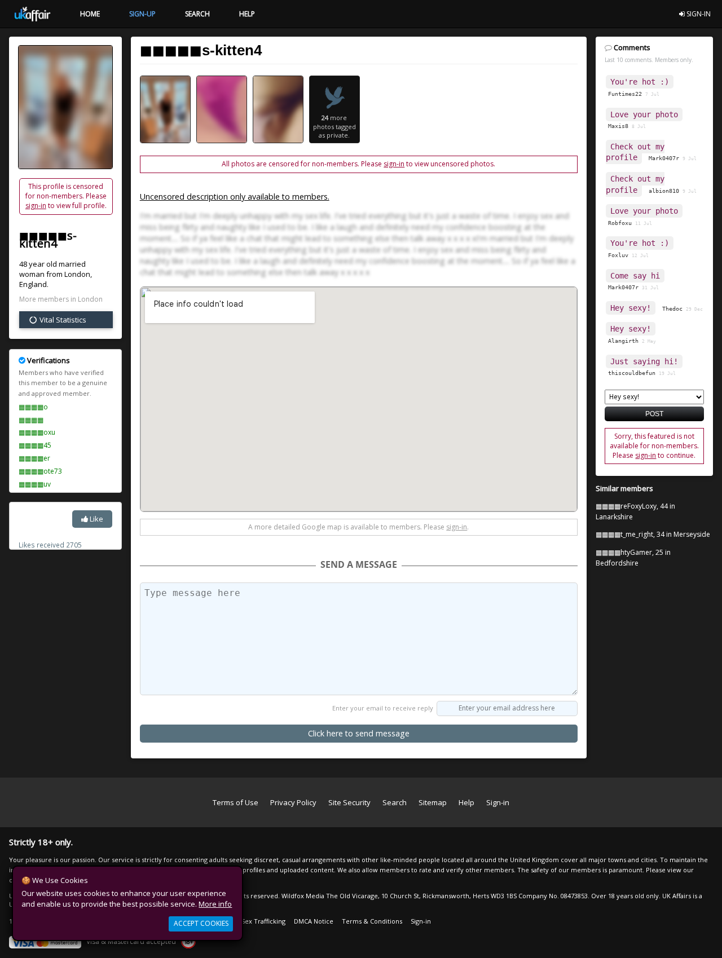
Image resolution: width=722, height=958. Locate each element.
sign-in (35, 205)
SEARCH (197, 14)
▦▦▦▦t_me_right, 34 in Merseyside (653, 534)
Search (394, 802)
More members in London (61, 299)
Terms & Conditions (372, 921)
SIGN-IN (698, 14)
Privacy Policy (293, 802)
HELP (247, 14)
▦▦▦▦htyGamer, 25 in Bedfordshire (633, 558)
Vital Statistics (62, 320)
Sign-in (497, 802)
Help (466, 802)
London (77, 274)
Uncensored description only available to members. (234, 196)
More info (215, 904)
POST (654, 413)
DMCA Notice (313, 921)
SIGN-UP (142, 14)
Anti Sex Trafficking (256, 921)
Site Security (349, 802)
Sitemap (433, 802)
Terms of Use (235, 802)
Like (95, 519)
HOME (90, 14)
